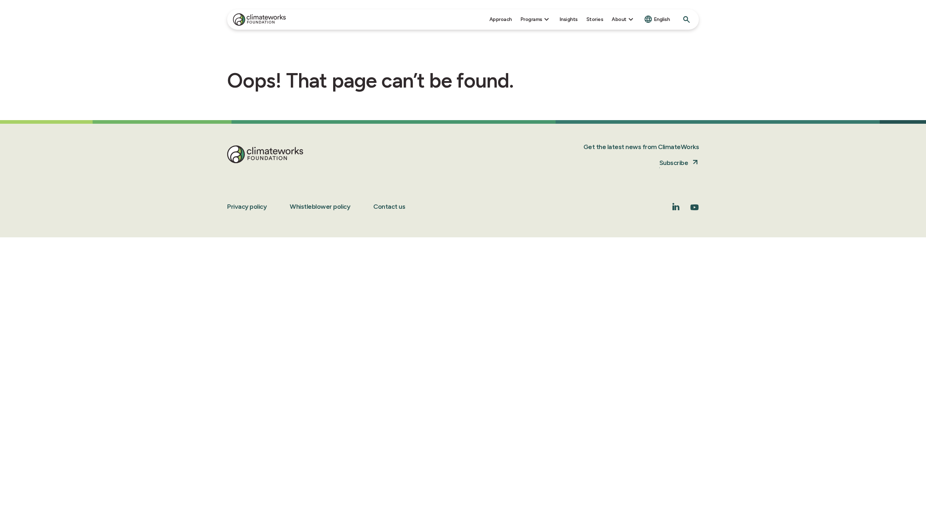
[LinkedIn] (676, 208)
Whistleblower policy (320, 207)
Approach (500, 19)
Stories (594, 19)
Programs (531, 19)
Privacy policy (247, 207)
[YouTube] (694, 209)
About (619, 19)
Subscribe (673, 163)
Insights (569, 19)
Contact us (389, 207)
